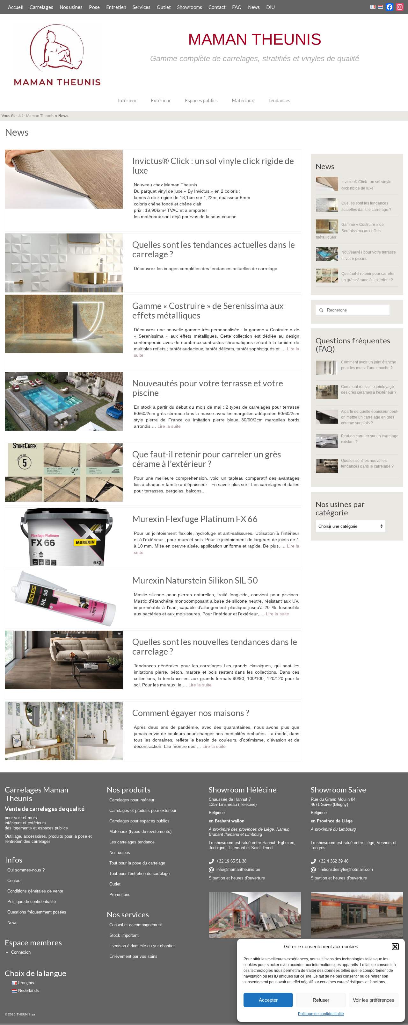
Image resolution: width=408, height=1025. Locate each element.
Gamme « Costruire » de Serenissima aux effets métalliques (350, 230)
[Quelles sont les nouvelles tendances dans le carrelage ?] (64, 659)
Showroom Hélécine (243, 789)
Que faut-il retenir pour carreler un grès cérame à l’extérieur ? (368, 276)
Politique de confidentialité (321, 1014)
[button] (395, 946)
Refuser (321, 1000)
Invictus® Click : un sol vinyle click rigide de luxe (366, 185)
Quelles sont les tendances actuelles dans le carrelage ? (366, 206)
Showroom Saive (338, 789)
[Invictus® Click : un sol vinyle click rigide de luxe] (64, 178)
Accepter (268, 1000)
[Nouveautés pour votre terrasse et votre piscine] (64, 401)
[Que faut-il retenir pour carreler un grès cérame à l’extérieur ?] (64, 472)
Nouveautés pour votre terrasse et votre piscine (368, 255)
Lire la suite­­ (169, 426)
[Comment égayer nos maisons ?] (64, 730)
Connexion (21, 952)
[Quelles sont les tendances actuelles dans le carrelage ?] (64, 262)
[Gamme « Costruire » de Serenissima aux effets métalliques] (64, 323)
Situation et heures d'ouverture (237, 878)
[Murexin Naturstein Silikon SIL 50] (64, 598)
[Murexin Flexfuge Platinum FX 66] (64, 536)
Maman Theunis (40, 116)
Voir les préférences (373, 1000)
